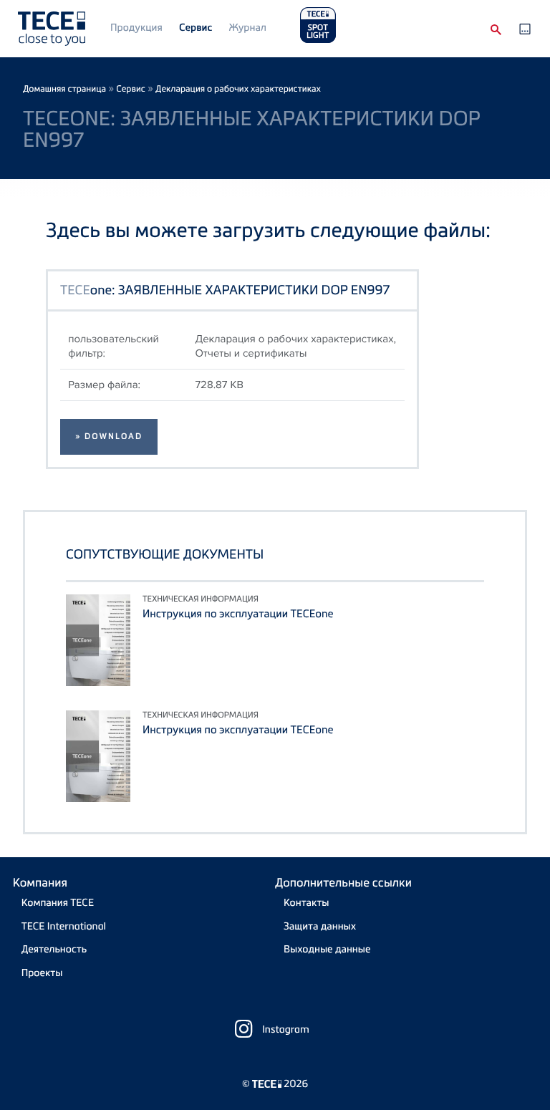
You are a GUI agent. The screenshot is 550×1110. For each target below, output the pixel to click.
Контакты (306, 902)
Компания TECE (57, 902)
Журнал (247, 27)
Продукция (136, 27)
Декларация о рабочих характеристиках (238, 88)
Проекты (42, 973)
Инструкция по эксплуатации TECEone (238, 614)
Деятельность (54, 949)
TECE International (63, 926)
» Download (109, 436)
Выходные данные (327, 949)
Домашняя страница (64, 88)
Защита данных (320, 926)
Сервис (195, 27)
